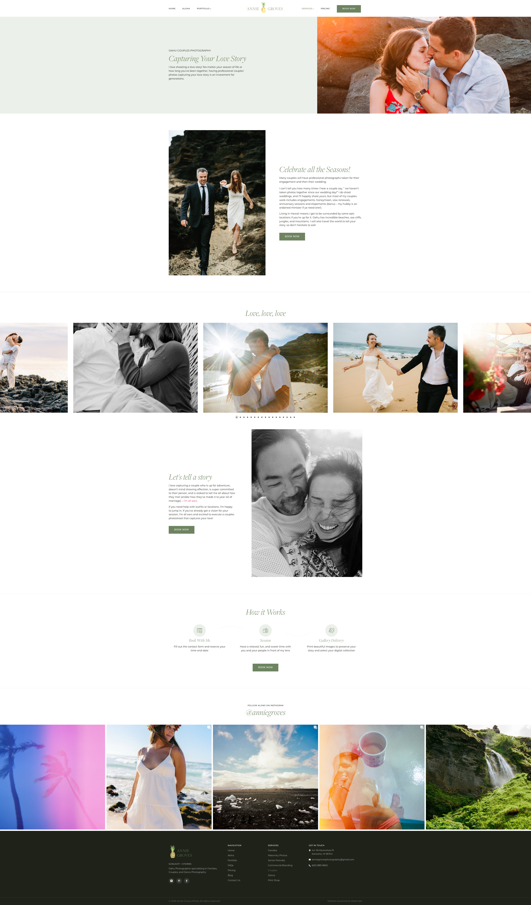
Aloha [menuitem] (186, 9)
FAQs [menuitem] (230, 865)
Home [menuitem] (172, 9)
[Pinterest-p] (179, 881)
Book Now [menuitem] (349, 9)
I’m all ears (190, 500)
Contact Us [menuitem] (234, 880)
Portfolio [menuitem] (203, 9)
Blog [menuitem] (230, 875)
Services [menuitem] (307, 9)
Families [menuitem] (272, 850)
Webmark (356, 901)
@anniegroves (265, 712)
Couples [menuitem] (272, 870)
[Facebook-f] (186, 881)
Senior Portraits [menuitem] (276, 860)
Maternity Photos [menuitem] (277, 855)
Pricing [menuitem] (325, 9)
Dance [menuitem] (271, 875)
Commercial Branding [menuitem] (280, 865)
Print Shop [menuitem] (274, 880)
